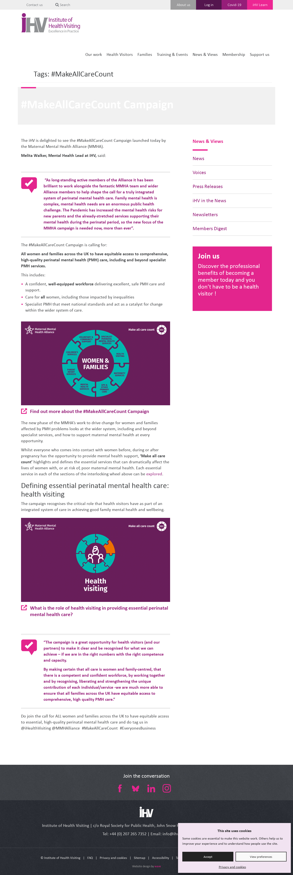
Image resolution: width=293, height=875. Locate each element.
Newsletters (205, 214)
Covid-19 (234, 5)
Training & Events (172, 54)
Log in (208, 5)
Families (144, 54)
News (198, 158)
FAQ (90, 858)
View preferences (261, 856)
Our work (93, 54)
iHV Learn (260, 5)
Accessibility (160, 858)
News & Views (205, 54)
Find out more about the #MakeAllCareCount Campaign (89, 411)
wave (157, 866)
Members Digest (210, 228)
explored (154, 474)
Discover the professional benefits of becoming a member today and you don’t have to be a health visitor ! (229, 280)
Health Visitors (120, 54)
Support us (259, 54)
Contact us (34, 5)
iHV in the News (209, 200)
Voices (199, 172)
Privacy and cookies (232, 867)
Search (64, 5)
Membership (233, 54)
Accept (208, 856)
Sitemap (139, 858)
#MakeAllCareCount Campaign (97, 104)
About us (183, 5)
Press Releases (208, 186)
